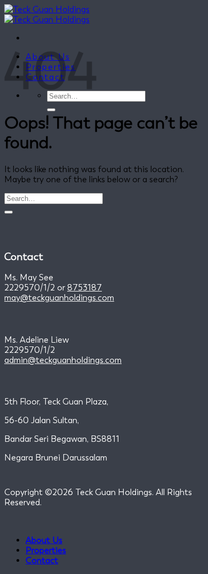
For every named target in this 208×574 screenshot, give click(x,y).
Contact (42, 560)
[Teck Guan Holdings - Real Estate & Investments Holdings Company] (47, 14)
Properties (46, 550)
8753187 (84, 287)
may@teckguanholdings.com (59, 298)
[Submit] (51, 109)
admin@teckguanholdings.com (63, 360)
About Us (44, 540)
